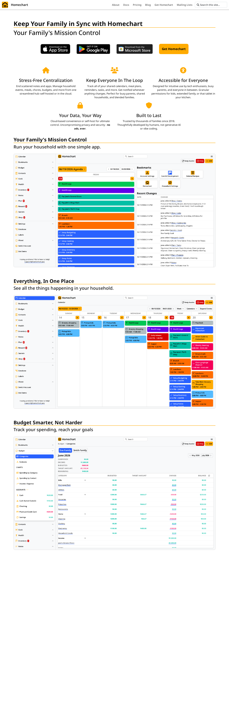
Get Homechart (174, 49)
